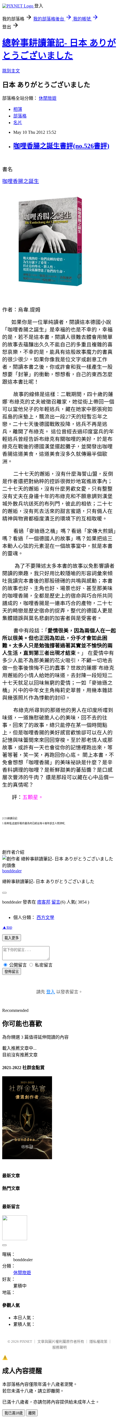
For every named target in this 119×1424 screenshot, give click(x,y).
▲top (7, 927)
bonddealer (12, 870)
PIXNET (26, 1341)
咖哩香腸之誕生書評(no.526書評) (61, 146)
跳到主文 (11, 71)
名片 (17, 122)
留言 (55, 902)
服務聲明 (59, 1347)
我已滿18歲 (13, 1413)
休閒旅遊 (47, 98)
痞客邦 (43, 902)
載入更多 (11, 938)
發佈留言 (11, 972)
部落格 (20, 116)
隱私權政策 (98, 1341)
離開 (31, 1413)
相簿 (17, 109)
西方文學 (45, 917)
